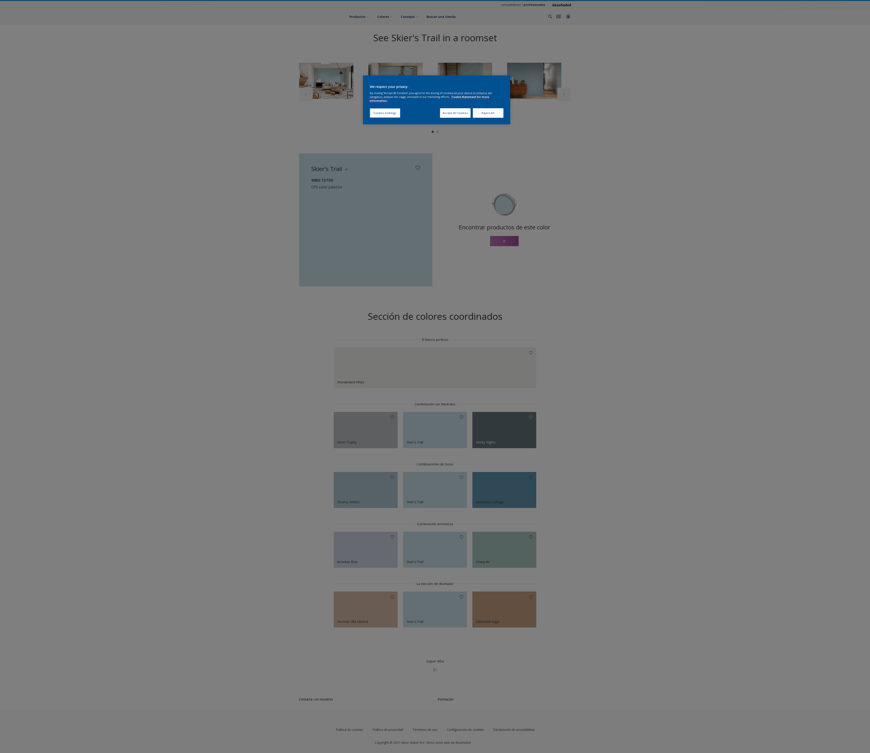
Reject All (488, 113)
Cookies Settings (385, 113)
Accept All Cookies (455, 113)
